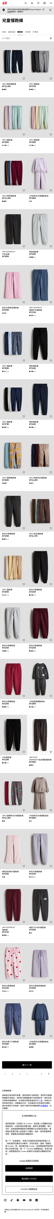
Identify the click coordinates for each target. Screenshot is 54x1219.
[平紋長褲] (13, 229)
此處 (9, 12)
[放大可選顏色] (4, 89)
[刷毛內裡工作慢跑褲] (13, 1019)
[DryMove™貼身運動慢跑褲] (40, 735)
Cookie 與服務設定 (29, 1189)
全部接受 (29, 1168)
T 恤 (40, 1100)
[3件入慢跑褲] (40, 61)
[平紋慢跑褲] (13, 735)
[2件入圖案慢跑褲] (13, 455)
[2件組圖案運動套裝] (40, 679)
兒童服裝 (44, 1105)
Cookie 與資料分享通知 (29, 1161)
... (34, 1073)
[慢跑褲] (13, 905)
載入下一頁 (27, 1065)
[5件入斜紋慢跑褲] (40, 511)
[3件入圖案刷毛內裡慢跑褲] (13, 793)
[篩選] (50, 38)
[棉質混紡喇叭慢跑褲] (13, 849)
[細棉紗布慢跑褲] (40, 285)
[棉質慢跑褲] (40, 229)
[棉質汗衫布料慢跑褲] (40, 905)
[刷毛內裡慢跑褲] (13, 511)
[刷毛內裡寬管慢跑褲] (13, 285)
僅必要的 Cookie (29, 1179)
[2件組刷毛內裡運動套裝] (40, 173)
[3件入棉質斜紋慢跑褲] (40, 455)
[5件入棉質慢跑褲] (13, 61)
